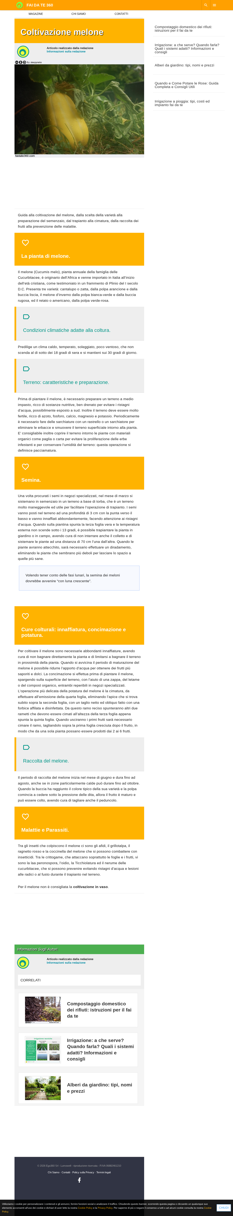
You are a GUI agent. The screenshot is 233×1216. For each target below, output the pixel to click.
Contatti (66, 1172)
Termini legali (103, 1172)
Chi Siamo (53, 1172)
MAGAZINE (36, 13)
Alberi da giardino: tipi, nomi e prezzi (184, 65)
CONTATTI (121, 13)
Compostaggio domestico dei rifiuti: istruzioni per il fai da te (183, 28)
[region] (79, 185)
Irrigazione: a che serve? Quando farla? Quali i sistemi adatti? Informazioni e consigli (187, 48)
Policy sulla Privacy (83, 1172)
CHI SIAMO (78, 13)
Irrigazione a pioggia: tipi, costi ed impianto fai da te (182, 103)
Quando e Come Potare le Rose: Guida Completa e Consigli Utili (187, 85)
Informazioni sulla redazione (66, 51)
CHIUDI (224, 1207)
